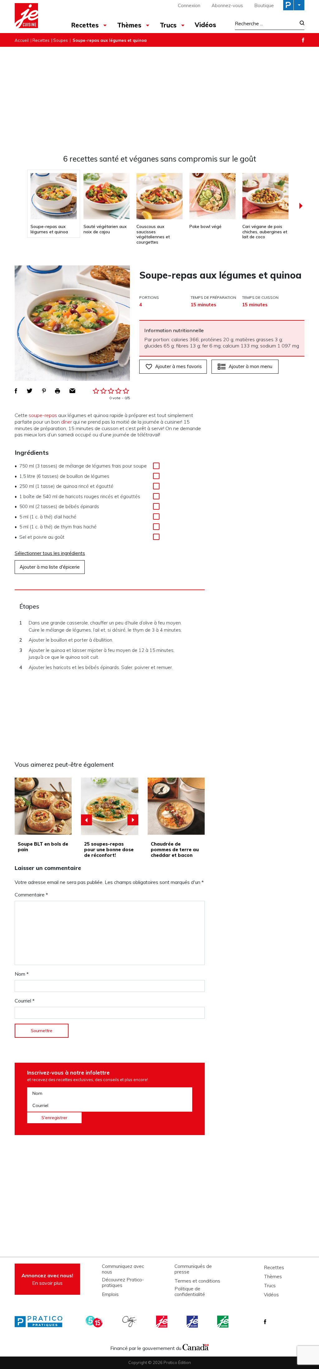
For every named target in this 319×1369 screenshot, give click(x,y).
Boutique (264, 5)
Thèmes (273, 1276)
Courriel (25, 1001)
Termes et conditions (197, 1281)
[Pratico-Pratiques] (41, 1321)
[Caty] (130, 1321)
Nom (22, 974)
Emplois (110, 1294)
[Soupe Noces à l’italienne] (109, 806)
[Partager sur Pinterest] (44, 390)
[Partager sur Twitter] (29, 390)
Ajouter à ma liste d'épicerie (50, 567)
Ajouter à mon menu (250, 366)
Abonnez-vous (227, 5)
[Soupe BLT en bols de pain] (43, 806)
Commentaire (31, 894)
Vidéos (205, 25)
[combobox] (265, 23)
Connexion (189, 5)
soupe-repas (43, 415)
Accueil (22, 40)
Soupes (60, 40)
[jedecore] (193, 1321)
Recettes (41, 40)
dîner (66, 422)
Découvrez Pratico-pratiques (123, 1282)
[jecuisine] (162, 1321)
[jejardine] (223, 1321)
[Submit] (300, 23)
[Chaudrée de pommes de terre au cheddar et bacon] (176, 806)
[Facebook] (303, 40)
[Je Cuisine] (37, 16)
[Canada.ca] (196, 1346)
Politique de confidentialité (189, 1291)
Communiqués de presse (193, 1269)
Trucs (270, 1286)
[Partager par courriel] (72, 390)
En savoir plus (47, 1279)
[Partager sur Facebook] (16, 390)
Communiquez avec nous (123, 1269)
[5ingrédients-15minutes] (95, 1321)
